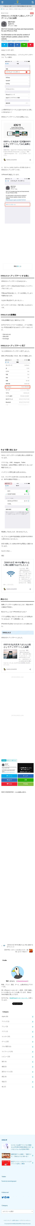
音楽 (4, 1081)
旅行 (4, 1061)
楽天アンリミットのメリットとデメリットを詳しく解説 (21, 1162)
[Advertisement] (17, 243)
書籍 (4, 1066)
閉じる (19, 266)
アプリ (5, 1031)
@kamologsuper (22, 981)
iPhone (14, 760)
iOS (9, 760)
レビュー (6, 1056)
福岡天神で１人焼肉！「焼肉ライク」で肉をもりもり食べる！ (21, 1155)
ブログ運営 (6, 1046)
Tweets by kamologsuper (8, 1181)
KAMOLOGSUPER (16, 1223)
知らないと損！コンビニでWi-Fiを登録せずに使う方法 (18, 6)
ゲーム (5, 1041)
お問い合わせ (15, 1220)
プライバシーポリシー (25, 1220)
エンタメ (6, 1036)
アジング (5, 1021)
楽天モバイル (7, 1071)
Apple (4, 760)
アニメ (5, 1026)
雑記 (4, 1076)
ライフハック (7, 1051)
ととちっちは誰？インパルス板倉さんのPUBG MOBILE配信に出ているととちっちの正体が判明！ (21, 1147)
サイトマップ (8, 1220)
